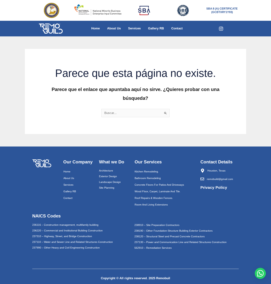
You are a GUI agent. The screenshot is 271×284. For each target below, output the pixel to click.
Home (95, 28)
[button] (260, 273)
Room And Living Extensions (151, 204)
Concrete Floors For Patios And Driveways (159, 184)
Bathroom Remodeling (148, 178)
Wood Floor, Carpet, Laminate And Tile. (157, 191)
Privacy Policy (213, 187)
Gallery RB (156, 28)
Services (134, 28)
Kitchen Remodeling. (147, 171)
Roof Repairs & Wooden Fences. (154, 198)
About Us (114, 28)
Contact (177, 28)
